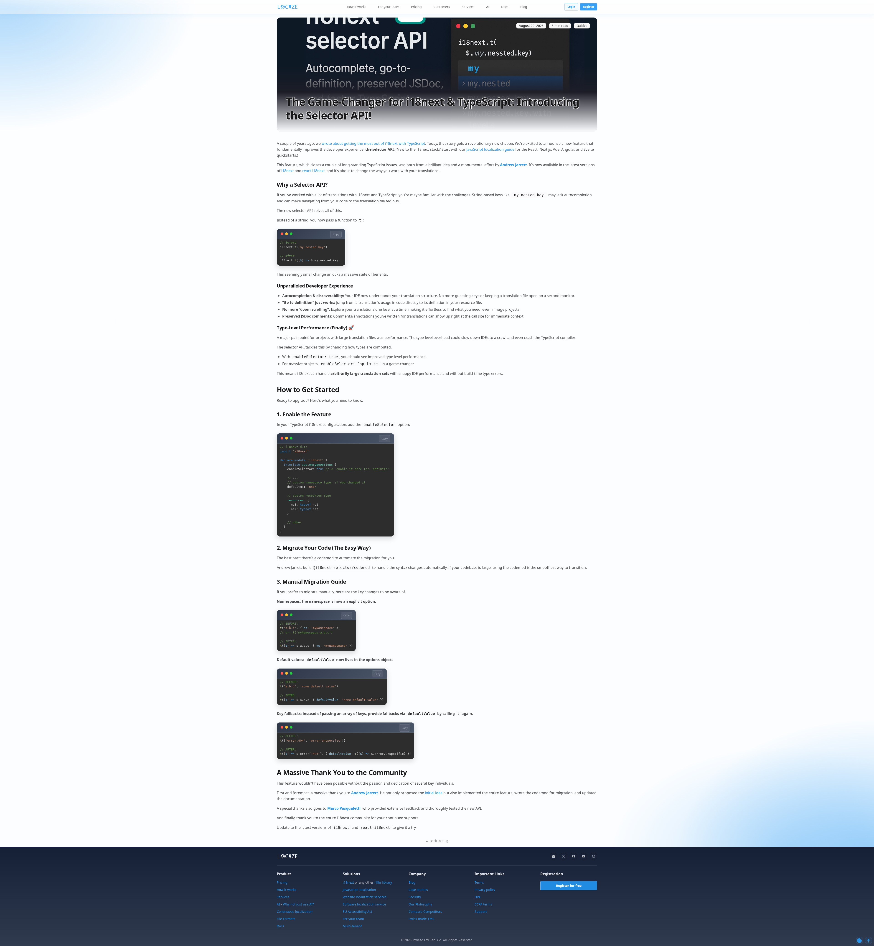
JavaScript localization (359, 890)
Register (588, 7)
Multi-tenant (352, 926)
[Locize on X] (563, 856)
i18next (287, 170)
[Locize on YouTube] (583, 856)
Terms (479, 882)
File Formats (286, 919)
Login (571, 7)
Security (415, 897)
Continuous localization (295, 911)
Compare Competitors (425, 911)
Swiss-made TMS (421, 919)
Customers (442, 7)
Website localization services (364, 897)
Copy (336, 234)
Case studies (418, 890)
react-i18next (313, 170)
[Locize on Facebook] (573, 856)
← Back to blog (437, 841)
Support (481, 911)
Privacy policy (485, 890)
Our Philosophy (420, 904)
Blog (523, 7)
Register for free (569, 886)
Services (468, 7)
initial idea (433, 792)
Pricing (416, 7)
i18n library (383, 882)
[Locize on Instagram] (593, 856)
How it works (356, 7)
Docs (504, 7)
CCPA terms (483, 904)
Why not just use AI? (298, 904)
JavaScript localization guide (490, 149)
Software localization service (364, 904)
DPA (477, 897)
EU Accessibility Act (357, 911)
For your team (388, 7)
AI (487, 7)
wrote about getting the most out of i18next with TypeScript (373, 143)
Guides (582, 25)
